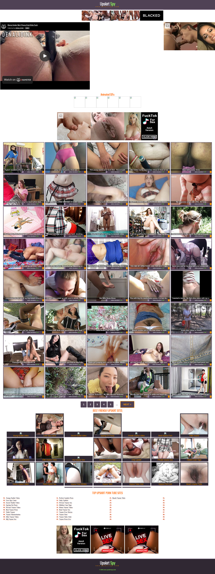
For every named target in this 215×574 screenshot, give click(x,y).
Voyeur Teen (63, 514)
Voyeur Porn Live (65, 519)
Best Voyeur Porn (12, 510)
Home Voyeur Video (66, 507)
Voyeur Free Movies (65, 512)
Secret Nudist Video (12, 503)
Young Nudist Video (13, 498)
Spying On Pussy (12, 505)
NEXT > (127, 404)
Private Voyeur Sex (65, 503)
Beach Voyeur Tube (118, 498)
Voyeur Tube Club (65, 517)
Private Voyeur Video (13, 507)
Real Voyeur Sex (64, 510)
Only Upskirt (63, 500)
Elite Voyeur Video (12, 517)
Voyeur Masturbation (13, 514)
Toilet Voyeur (10, 512)
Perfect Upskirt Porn (66, 498)
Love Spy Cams (11, 500)
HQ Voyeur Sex (11, 519)
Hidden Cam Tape (65, 505)
